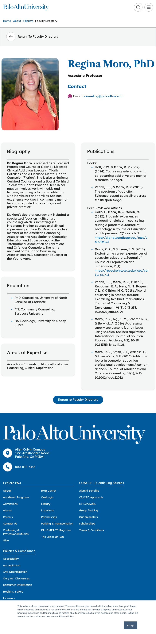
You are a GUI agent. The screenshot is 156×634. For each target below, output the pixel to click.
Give (6, 540)
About (17, 21)
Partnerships (49, 517)
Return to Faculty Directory (78, 400)
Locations (47, 510)
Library (45, 504)
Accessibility (11, 558)
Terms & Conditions (91, 530)
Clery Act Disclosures (16, 578)
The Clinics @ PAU (52, 537)
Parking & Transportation (57, 523)
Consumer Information (17, 585)
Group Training (88, 510)
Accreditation (11, 565)
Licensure (9, 598)
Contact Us (10, 523)
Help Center (48, 490)
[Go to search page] (138, 7)
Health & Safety (13, 591)
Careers (8, 517)
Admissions (10, 504)
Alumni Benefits (89, 490)
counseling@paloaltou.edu (102, 96)
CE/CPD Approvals (91, 497)
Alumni (7, 510)
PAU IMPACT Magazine (56, 530)
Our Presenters (88, 517)
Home (7, 21)
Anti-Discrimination (15, 572)
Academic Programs (16, 497)
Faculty (28, 21)
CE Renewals (87, 504)
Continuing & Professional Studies (16, 532)
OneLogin (47, 497)
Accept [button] (130, 625)
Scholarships (87, 523)
